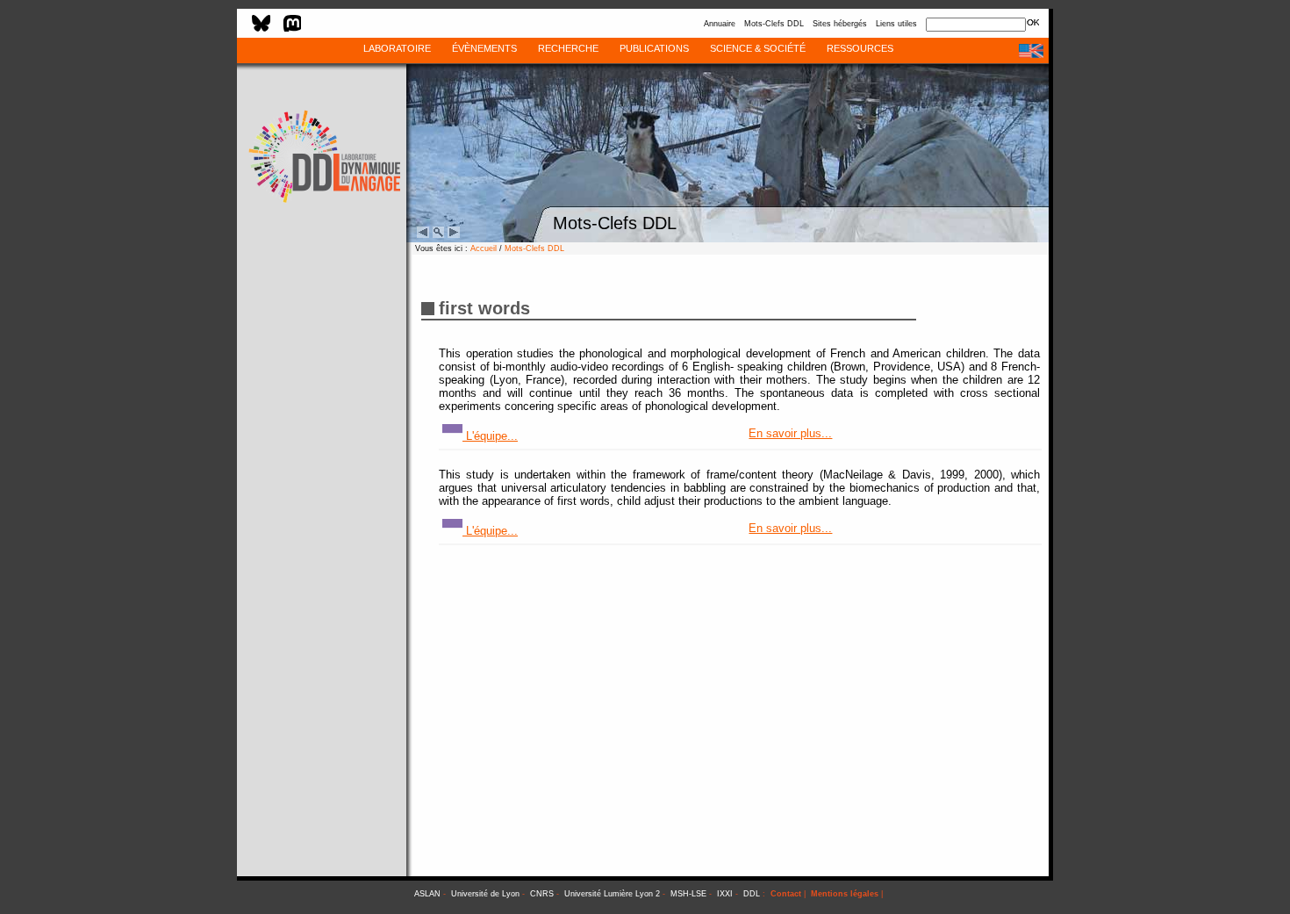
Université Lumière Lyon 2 (612, 893)
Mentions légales (844, 893)
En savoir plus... (790, 433)
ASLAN (427, 893)
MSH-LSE (688, 893)
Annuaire (719, 23)
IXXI (725, 893)
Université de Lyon (485, 893)
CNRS (542, 893)
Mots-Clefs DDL (774, 23)
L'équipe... (490, 436)
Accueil (483, 248)
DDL (751, 893)
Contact (785, 893)
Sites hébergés (840, 23)
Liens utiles (896, 23)
